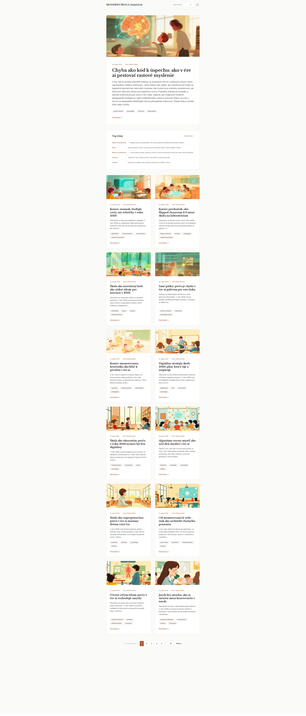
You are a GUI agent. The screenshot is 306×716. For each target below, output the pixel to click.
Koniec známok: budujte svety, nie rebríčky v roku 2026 (126, 212)
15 (170, 643)
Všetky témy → (189, 136)
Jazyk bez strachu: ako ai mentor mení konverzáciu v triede (177, 598)
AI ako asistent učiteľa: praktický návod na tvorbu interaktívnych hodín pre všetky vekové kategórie (161, 152)
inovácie (115, 162)
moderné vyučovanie (119, 142)
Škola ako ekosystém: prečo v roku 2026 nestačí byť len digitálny (127, 444)
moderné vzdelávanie (119, 152)
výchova (115, 157)
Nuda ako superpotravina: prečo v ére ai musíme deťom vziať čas (127, 521)
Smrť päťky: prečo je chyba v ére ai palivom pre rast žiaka (177, 288)
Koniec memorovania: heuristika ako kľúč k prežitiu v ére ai (124, 367)
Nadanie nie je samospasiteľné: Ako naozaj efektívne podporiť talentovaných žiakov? (157, 142)
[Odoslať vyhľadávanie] (190, 4)
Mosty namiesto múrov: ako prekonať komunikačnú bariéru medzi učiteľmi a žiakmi (154, 147)
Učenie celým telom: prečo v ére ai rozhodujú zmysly (128, 596)
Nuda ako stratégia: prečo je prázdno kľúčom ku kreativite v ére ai (149, 162)
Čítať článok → (117, 117)
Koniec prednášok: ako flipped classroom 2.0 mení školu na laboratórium (176, 212)
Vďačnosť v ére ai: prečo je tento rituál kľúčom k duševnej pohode (149, 157)
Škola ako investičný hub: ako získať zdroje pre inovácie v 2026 (126, 289)
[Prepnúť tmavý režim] (197, 5)
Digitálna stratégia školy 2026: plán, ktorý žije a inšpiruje (174, 367)
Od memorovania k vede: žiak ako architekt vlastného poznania (177, 521)
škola (114, 147)
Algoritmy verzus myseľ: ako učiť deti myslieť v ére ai (177, 442)
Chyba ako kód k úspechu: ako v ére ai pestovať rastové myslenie (151, 73)
